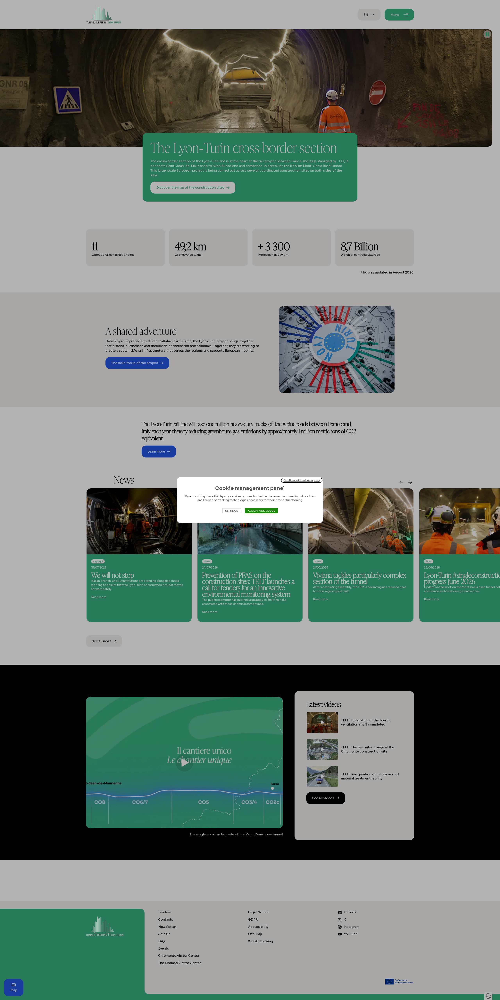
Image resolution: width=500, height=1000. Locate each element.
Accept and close (261, 510)
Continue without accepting (302, 480)
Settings (231, 510)
